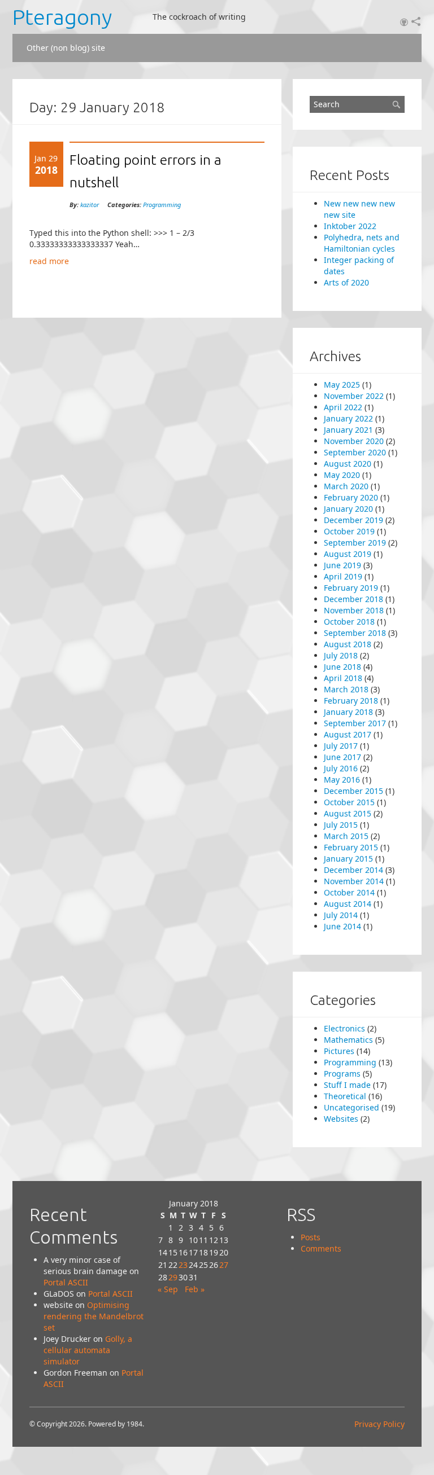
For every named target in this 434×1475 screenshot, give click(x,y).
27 (223, 1264)
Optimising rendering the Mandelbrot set (94, 1316)
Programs (342, 1073)
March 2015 (346, 836)
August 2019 (347, 553)
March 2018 (346, 689)
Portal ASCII (66, 1282)
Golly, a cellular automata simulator (88, 1350)
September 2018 (355, 632)
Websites (341, 1118)
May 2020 (342, 474)
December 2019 (353, 520)
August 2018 (347, 644)
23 (183, 1264)
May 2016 (342, 779)
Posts (310, 1237)
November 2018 (354, 610)
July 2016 (341, 768)
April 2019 (343, 576)
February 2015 (351, 847)
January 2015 (348, 858)
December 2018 (353, 599)
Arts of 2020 (346, 282)
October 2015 (349, 802)
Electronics (344, 1028)
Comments (321, 1248)
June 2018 (342, 666)
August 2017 (347, 734)
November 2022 (354, 395)
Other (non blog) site (66, 47)
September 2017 (355, 723)
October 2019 (349, 531)
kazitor (89, 204)
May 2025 (342, 384)
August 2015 (347, 813)
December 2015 (353, 790)
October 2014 (349, 892)
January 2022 (348, 418)
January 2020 (348, 508)
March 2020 (346, 486)
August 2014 (347, 903)
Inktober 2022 (350, 226)
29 (172, 1277)
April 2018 (343, 678)
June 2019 (342, 565)
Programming (162, 204)
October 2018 (349, 621)
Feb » (195, 1289)
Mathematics (348, 1039)
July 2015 (341, 824)
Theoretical (345, 1096)
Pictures (339, 1051)
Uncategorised (351, 1107)
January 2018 (348, 711)
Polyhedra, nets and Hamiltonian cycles (362, 243)
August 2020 (347, 463)
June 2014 (342, 926)
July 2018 (341, 655)
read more (49, 261)
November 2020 (354, 441)
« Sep (168, 1289)
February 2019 (351, 587)
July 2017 (341, 745)
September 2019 (355, 542)
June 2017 (342, 757)
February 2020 (351, 497)
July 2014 (341, 915)
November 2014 (354, 881)
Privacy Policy (379, 1424)
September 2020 (355, 452)
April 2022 (343, 407)
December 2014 (353, 869)
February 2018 (351, 700)
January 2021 (348, 429)
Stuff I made (347, 1084)
